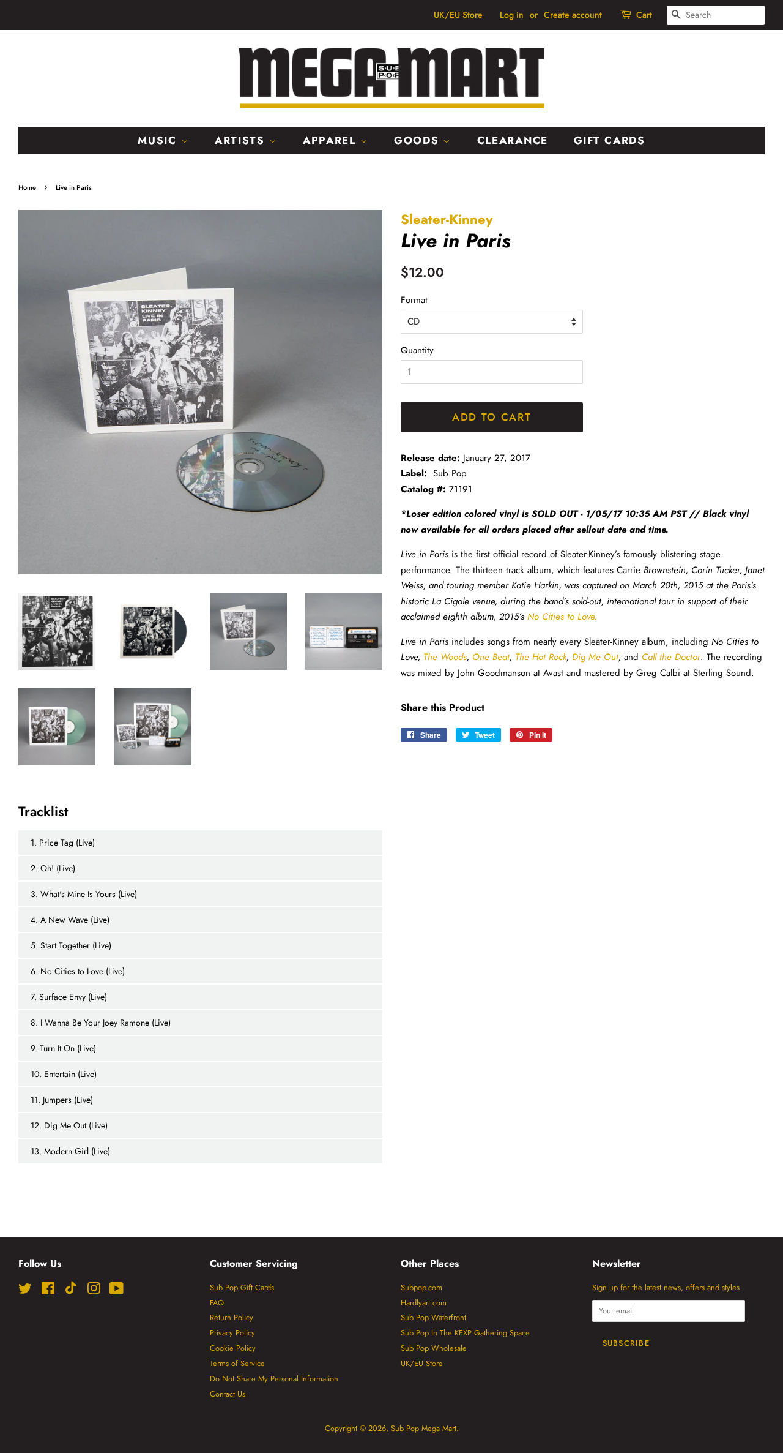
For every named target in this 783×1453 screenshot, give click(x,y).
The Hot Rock (540, 657)
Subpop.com (421, 1287)
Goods (418, 140)
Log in (512, 15)
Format (414, 300)
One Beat (491, 657)
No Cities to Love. (562, 616)
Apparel (331, 140)
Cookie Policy (233, 1348)
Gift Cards (609, 140)
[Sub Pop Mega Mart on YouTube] (116, 1291)
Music (159, 140)
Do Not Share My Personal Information (274, 1378)
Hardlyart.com (424, 1302)
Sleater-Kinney (446, 219)
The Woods (445, 657)
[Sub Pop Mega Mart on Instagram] (93, 1291)
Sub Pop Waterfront (433, 1317)
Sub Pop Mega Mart (423, 1428)
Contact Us (227, 1394)
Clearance (512, 140)
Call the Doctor (671, 657)
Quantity (417, 350)
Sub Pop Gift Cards (242, 1287)
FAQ (217, 1302)
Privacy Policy (232, 1332)
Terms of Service (237, 1363)
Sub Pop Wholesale (434, 1348)
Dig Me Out (595, 657)
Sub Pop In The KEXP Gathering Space (465, 1332)
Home (27, 187)
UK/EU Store (458, 15)
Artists (242, 140)
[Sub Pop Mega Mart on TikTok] (71, 1291)
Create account (573, 15)
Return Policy (231, 1317)
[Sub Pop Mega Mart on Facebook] (48, 1291)
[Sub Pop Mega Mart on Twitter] (25, 1291)
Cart (644, 15)
